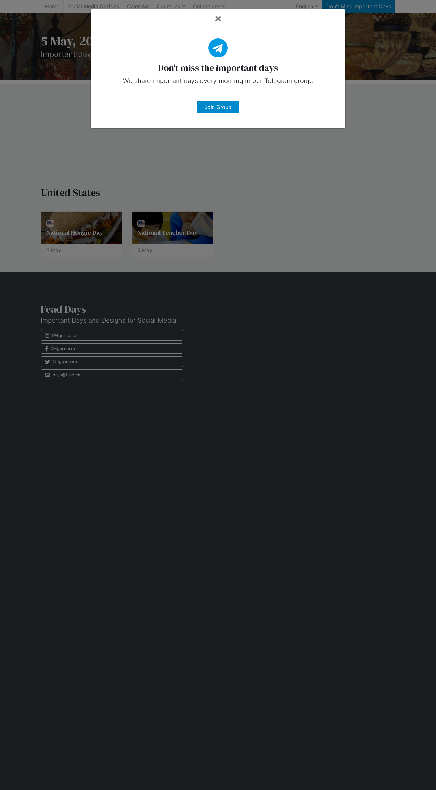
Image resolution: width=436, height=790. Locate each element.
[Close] (218, 19)
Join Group (218, 107)
